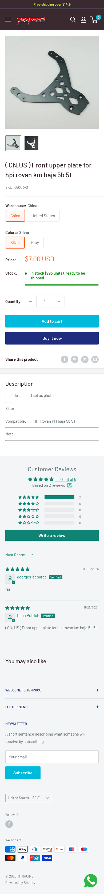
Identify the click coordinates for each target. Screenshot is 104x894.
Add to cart (52, 321)
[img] (17, 569)
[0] (94, 19)
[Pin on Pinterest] (74, 359)
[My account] (83, 20)
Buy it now (52, 338)
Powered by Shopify (20, 882)
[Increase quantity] (59, 301)
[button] (29, 497)
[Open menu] (8, 20)
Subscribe (23, 772)
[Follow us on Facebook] (9, 824)
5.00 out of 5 (65, 479)
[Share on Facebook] (64, 359)
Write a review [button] (52, 535)
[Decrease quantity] (30, 301)
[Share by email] (95, 359)
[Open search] (73, 20)
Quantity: (13, 301)
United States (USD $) (24, 798)
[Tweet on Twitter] (85, 359)
